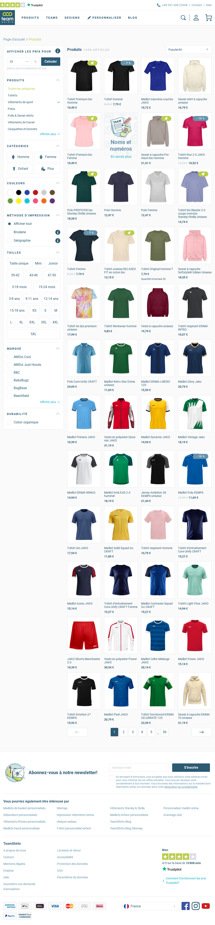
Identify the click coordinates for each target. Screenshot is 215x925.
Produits (30, 17)
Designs (72, 17)
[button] (121, 134)
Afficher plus (48, 134)
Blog (133, 17)
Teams (52, 17)
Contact (196, 5)
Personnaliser (106, 17)
